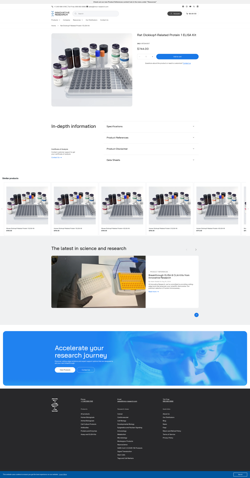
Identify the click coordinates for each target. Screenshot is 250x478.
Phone (83, 399)
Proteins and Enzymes (89, 431)
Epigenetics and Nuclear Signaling (129, 428)
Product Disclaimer (117, 148)
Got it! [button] (240, 474)
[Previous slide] (186, 249)
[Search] (75, 13)
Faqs (164, 428)
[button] (56, 20)
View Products (65, 370)
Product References (117, 137)
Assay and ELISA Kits (88, 434)
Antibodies (85, 428)
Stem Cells (121, 455)
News (165, 424)
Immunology (121, 431)
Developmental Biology (125, 424)
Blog (164, 421)
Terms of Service (169, 434)
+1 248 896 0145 (87, 401)
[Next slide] (196, 249)
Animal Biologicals (87, 421)
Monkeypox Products (125, 441)
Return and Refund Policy (172, 431)
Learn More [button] (63, 474)
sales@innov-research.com (98, 7)
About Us (166, 414)
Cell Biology (121, 421)
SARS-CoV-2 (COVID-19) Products (129, 448)
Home (53, 26)
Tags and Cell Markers (125, 458)
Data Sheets (113, 159)
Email (119, 399)
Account (176, 14)
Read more (153, 292)
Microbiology (122, 438)
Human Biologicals (87, 417)
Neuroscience (122, 445)
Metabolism (121, 434)
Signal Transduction (124, 451)
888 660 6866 (80, 7)
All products (85, 414)
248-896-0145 (61, 7)
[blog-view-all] (196, 315)
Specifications (115, 126)
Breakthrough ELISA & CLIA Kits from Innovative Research (72, 257)
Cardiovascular (123, 417)
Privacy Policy (168, 438)
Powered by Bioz (142, 40)
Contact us (187, 63)
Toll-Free (166, 399)
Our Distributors (168, 417)
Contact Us (55, 157)
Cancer (120, 414)
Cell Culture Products (88, 424)
